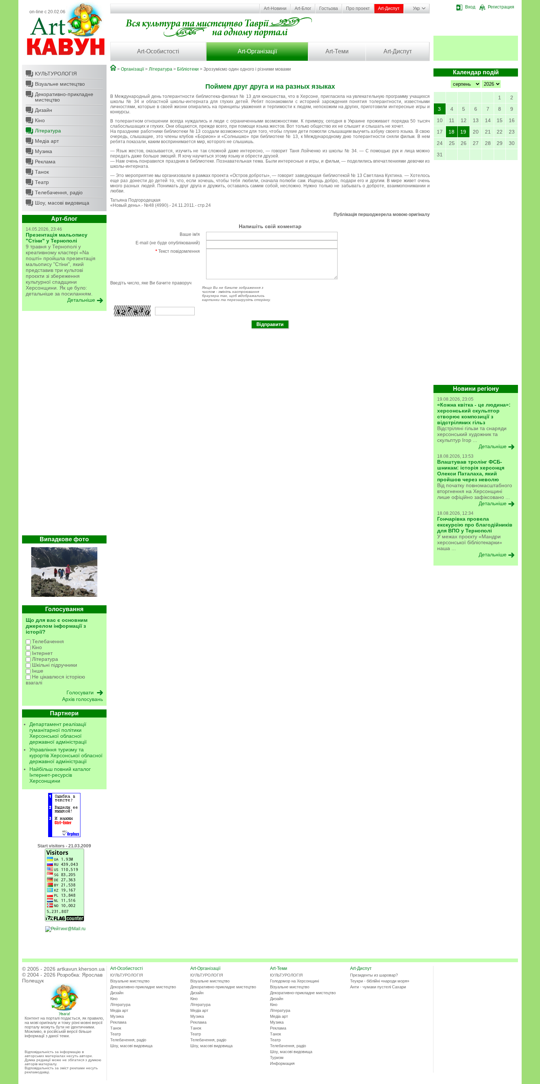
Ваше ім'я (190, 234)
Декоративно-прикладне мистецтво (64, 97)
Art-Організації (257, 51)
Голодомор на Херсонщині (294, 981)
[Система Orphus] (64, 835)
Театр (42, 182)
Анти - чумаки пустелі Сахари (378, 987)
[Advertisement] (64, 425)
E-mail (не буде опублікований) (168, 242)
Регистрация (501, 7)
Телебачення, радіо (59, 192)
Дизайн (43, 110)
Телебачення (47, 641)
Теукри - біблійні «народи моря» (379, 981)
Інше (36, 671)
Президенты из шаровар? (374, 975)
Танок (42, 172)
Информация (282, 1063)
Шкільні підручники (53, 665)
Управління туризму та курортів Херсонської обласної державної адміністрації (65, 755)
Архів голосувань (82, 699)
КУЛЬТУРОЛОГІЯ (56, 74)
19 (463, 132)
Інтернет (41, 653)
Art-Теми (337, 51)
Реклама (45, 161)
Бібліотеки (188, 69)
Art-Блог (303, 8)
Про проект (358, 8)
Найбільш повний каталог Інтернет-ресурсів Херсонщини (60, 775)
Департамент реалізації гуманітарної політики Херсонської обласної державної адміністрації (58, 733)
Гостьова (328, 8)
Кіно (40, 120)
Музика (43, 151)
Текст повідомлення (177, 251)
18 (451, 132)
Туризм (277, 1057)
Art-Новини (275, 8)
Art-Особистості (158, 51)
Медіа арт (47, 141)
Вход (470, 7)
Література (48, 131)
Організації (132, 69)
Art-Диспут (389, 8)
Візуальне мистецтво (60, 84)
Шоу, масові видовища (62, 203)
